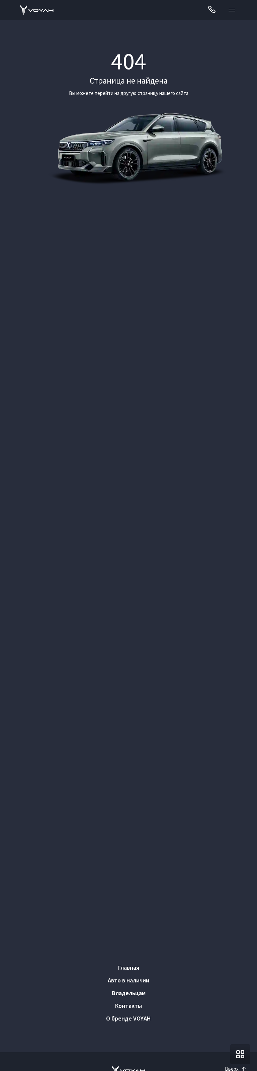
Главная (128, 967)
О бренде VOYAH (128, 1018)
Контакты (128, 1005)
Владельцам (129, 993)
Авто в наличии (128, 980)
